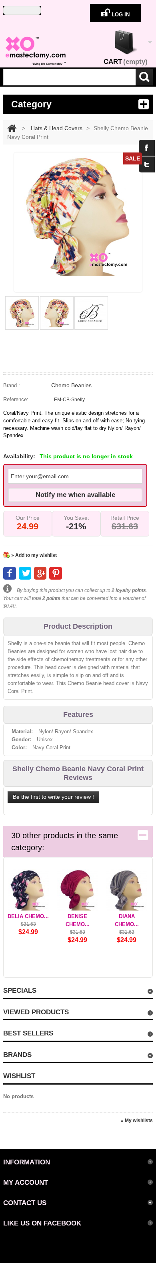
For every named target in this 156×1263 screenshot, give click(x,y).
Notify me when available (75, 495)
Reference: (15, 399)
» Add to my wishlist (34, 555)
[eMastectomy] (35, 51)
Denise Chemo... (78, 920)
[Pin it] (55, 573)
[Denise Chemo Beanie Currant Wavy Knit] (77, 890)
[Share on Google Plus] (40, 573)
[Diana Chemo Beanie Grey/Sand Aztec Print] (126, 890)
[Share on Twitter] (25, 573)
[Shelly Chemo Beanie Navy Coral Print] (24, 312)
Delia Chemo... (28, 916)
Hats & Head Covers (56, 128)
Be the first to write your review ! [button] (53, 797)
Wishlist (19, 1076)
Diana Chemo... (127, 920)
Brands (17, 1055)
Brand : (11, 385)
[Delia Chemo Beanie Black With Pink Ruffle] (28, 890)
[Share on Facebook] (9, 573)
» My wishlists (136, 1120)
